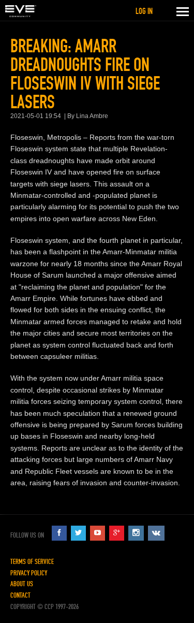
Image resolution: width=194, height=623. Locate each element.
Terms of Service (32, 561)
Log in (144, 11)
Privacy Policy (28, 573)
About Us (21, 583)
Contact (20, 595)
